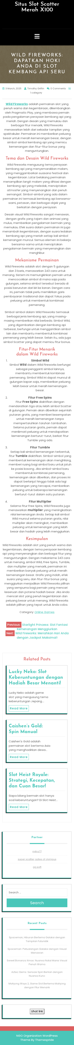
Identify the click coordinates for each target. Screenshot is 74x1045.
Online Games (44, 612)
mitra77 (37, 851)
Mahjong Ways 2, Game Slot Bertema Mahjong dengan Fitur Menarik (37, 985)
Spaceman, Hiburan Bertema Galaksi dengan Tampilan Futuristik (37, 939)
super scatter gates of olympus (37, 859)
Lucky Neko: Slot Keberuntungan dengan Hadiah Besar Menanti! (36, 677)
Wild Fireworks (17, 104)
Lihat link (37, 1011)
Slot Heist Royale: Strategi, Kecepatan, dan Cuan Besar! (32, 780)
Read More (19, 708)
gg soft (37, 867)
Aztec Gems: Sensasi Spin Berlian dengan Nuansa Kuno (37, 974)
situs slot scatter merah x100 (37, 7)
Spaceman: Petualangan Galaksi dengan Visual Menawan (37, 951)
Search (37, 903)
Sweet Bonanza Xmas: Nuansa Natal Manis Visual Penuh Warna (37, 962)
